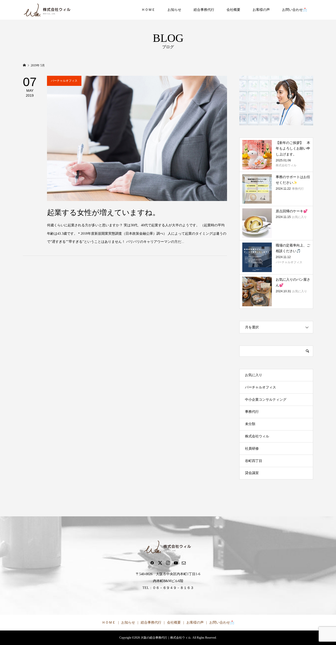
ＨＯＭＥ (148, 10)
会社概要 (233, 10)
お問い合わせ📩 (294, 10)
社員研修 (252, 448)
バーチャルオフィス (260, 387)
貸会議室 (252, 473)
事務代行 (252, 412)
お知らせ (174, 10)
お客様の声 (261, 10)
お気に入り (253, 375)
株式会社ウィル (257, 436)
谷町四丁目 (253, 461)
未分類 (250, 424)
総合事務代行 (204, 10)
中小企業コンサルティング (265, 399)
